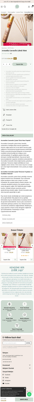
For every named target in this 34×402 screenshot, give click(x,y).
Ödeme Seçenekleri (8, 219)
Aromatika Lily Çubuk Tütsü (9, 249)
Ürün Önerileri (7, 223)
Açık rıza (10, 346)
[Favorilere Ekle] (30, 64)
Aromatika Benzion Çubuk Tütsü (25, 249)
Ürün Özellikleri (8, 135)
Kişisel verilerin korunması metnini (22, 346)
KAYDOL (28, 343)
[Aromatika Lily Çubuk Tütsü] (8, 240)
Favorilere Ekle (15, 259)
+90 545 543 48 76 (7, 361)
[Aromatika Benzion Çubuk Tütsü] (25, 240)
